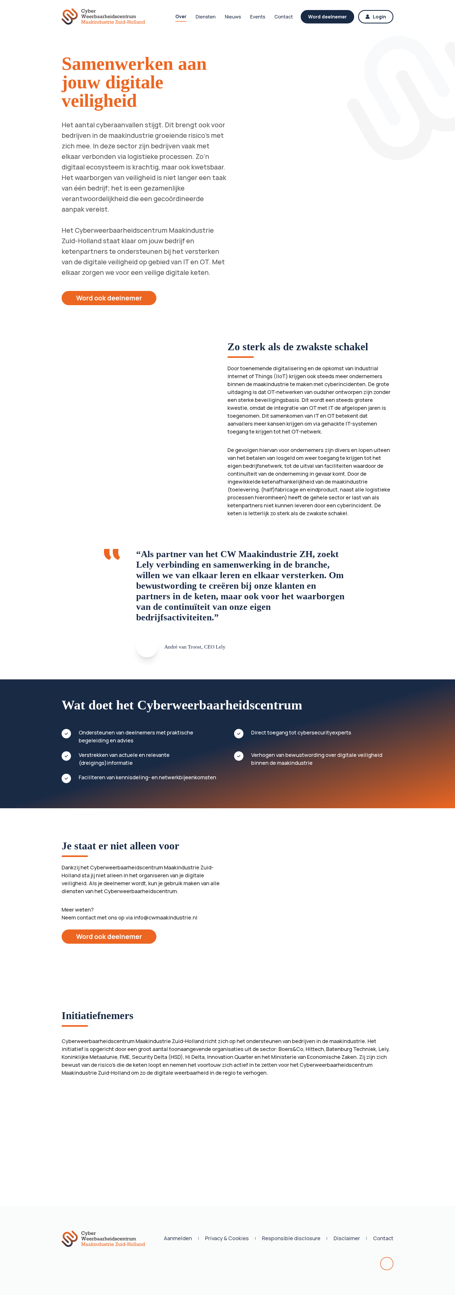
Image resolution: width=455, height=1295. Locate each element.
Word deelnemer (327, 16)
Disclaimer (347, 1238)
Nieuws (233, 16)
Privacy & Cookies (227, 1238)
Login (379, 16)
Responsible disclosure (291, 1238)
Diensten (206, 16)
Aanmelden (178, 1238)
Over (180, 16)
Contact (283, 16)
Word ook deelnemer (109, 298)
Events (257, 16)
